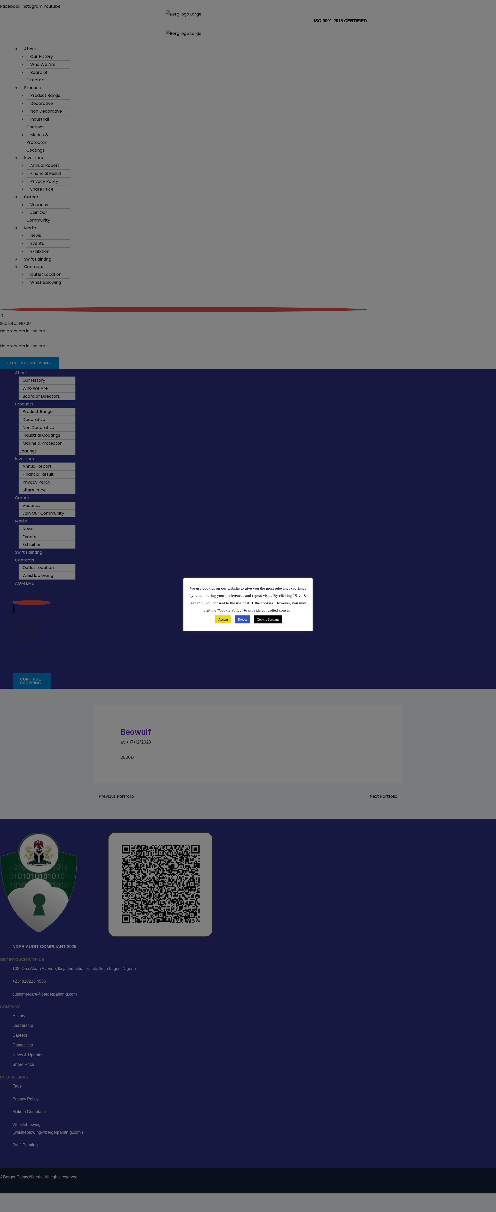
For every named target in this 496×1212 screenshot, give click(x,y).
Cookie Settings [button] (268, 619)
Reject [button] (242, 619)
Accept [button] (223, 619)
